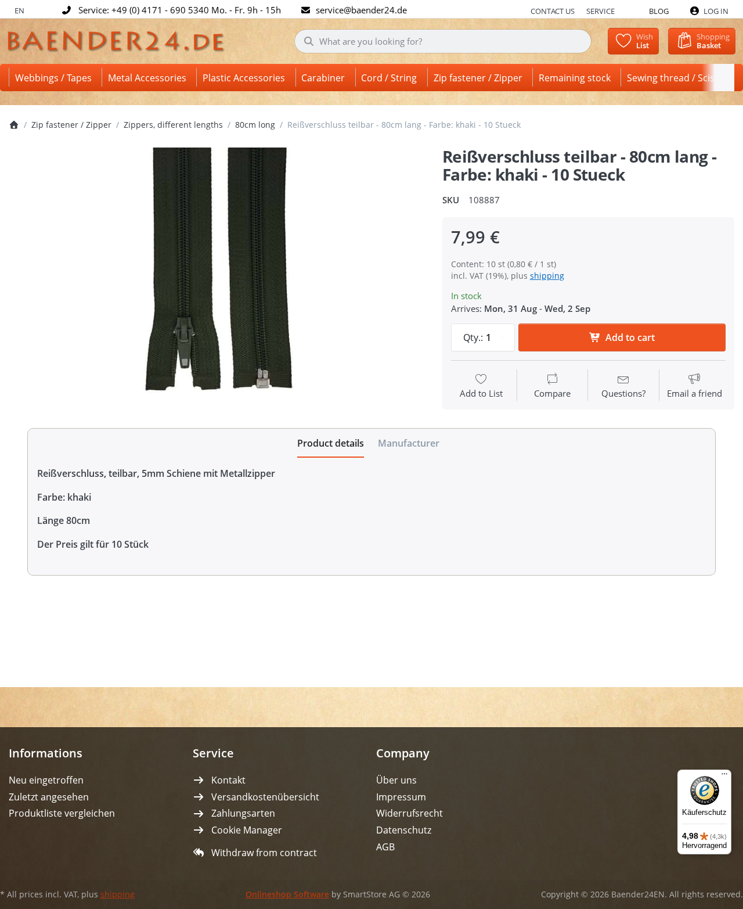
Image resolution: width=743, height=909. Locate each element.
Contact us (553, 11)
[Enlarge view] (217, 283)
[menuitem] (55, 77)
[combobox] (443, 41)
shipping (547, 275)
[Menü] (724, 777)
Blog (659, 11)
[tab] (330, 443)
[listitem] (217, 283)
